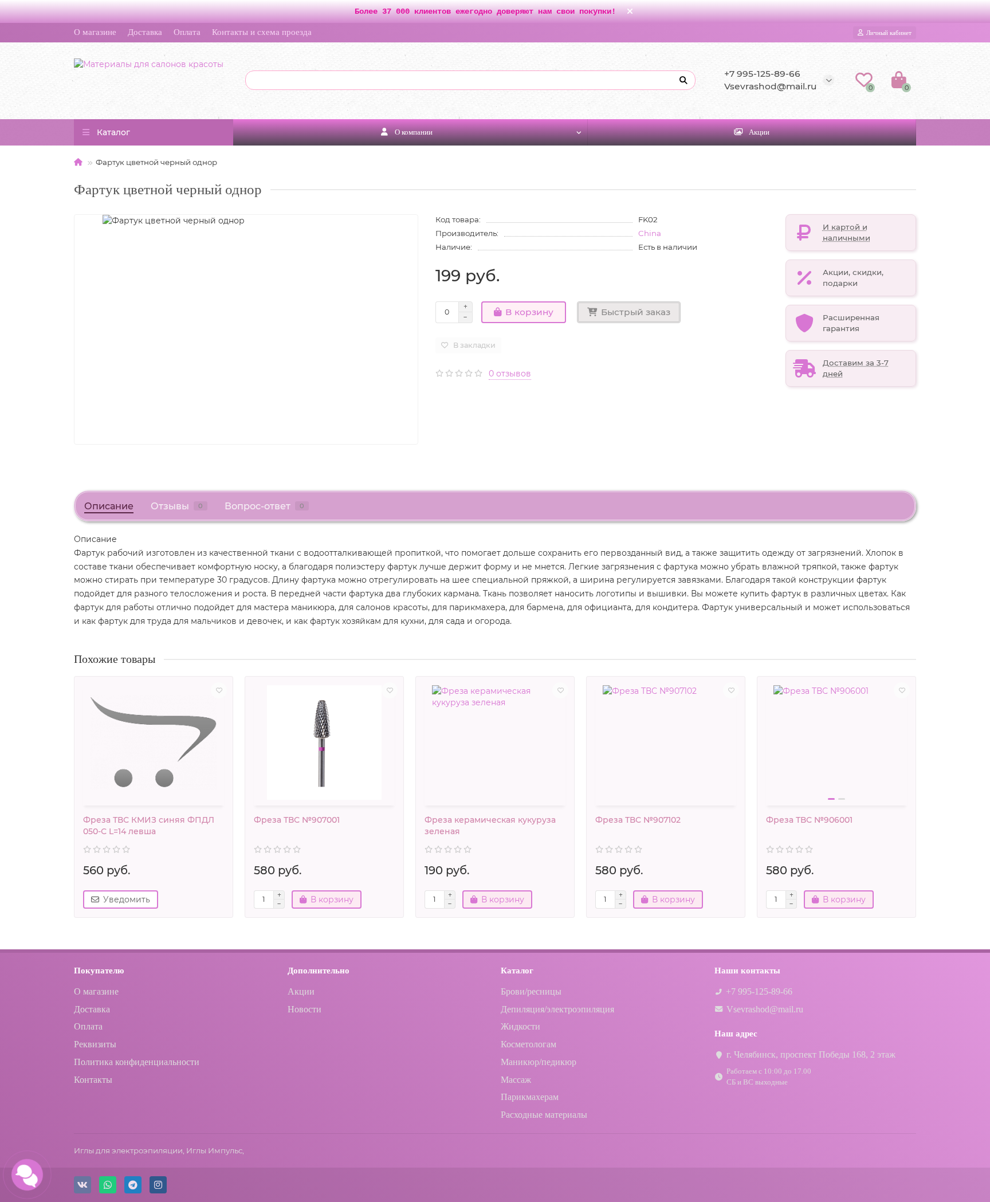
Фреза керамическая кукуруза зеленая (490, 825)
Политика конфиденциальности (136, 1062)
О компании (414, 132)
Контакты (93, 1080)
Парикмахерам (530, 1097)
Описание (108, 506)
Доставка (145, 32)
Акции (759, 132)
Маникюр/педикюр (538, 1062)
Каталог (517, 970)
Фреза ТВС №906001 (809, 820)
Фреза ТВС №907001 (297, 820)
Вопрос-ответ (264, 506)
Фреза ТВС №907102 (638, 820)
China (649, 233)
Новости (304, 1009)
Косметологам (528, 1044)
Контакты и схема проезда (262, 32)
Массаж (516, 1080)
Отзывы (177, 506)
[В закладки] (219, 690)
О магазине (95, 32)
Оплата (187, 32)
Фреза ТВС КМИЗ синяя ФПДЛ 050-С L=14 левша (148, 825)
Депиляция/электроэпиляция (557, 1009)
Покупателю (99, 970)
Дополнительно (318, 970)
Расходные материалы (544, 1114)
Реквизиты (95, 1044)
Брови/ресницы (531, 991)
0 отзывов (510, 373)
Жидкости (520, 1026)
